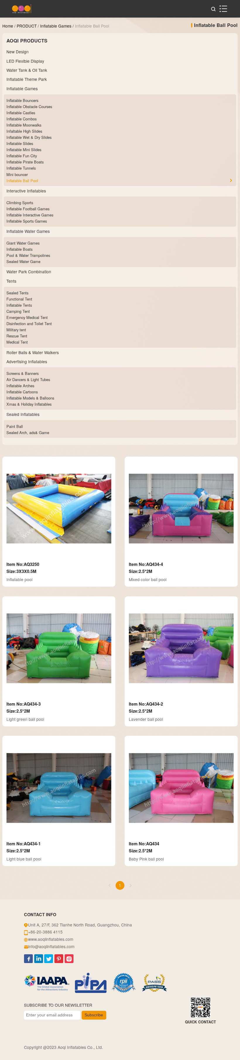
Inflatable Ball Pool (92, 26)
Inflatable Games (55, 26)
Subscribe (94, 1015)
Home (7, 26)
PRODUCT (27, 26)
